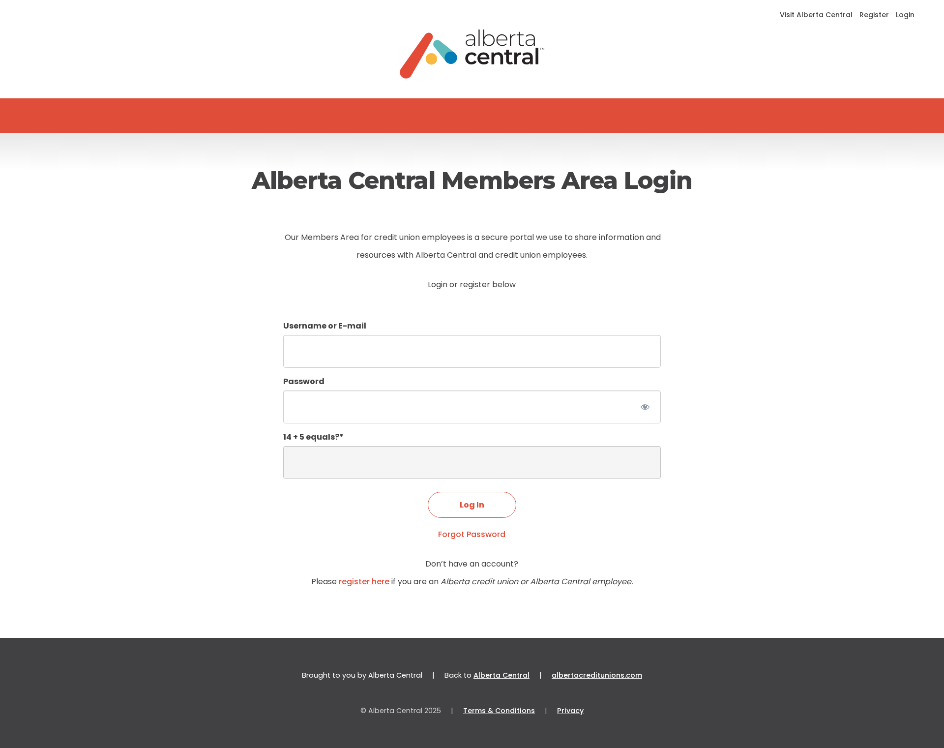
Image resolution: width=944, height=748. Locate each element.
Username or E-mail (324, 325)
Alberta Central (501, 675)
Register (874, 15)
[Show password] (645, 406)
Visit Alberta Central (816, 15)
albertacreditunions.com (597, 675)
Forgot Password (471, 534)
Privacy (570, 711)
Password (303, 381)
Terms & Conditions (499, 711)
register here (364, 581)
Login (905, 15)
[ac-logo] (472, 54)
